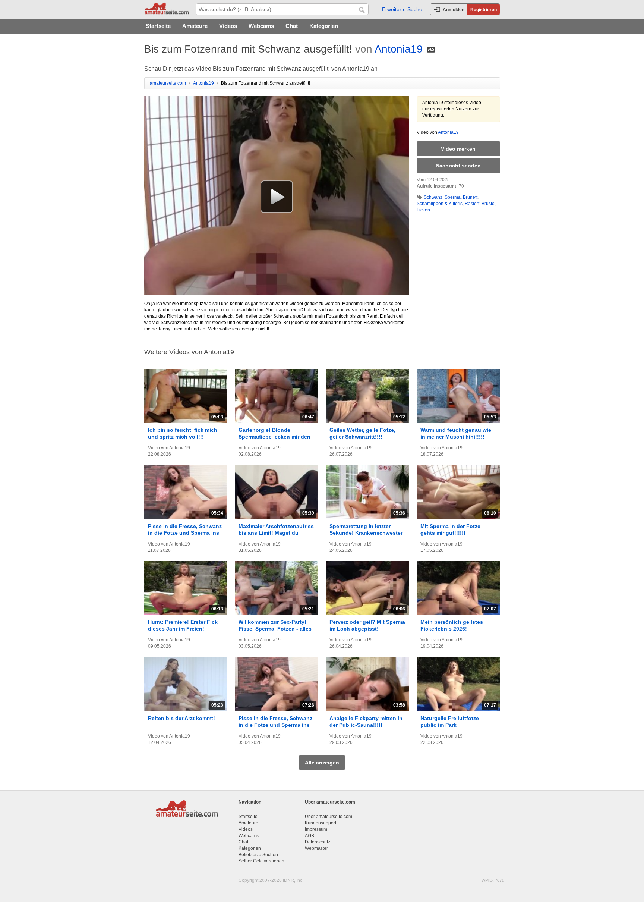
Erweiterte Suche (402, 9)
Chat (291, 26)
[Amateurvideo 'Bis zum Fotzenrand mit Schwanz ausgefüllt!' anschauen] (276, 196)
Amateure (195, 26)
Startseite (158, 26)
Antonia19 (399, 49)
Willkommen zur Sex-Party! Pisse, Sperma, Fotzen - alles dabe (275, 628)
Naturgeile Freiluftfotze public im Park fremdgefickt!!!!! (449, 725)
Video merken (458, 149)
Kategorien (323, 26)
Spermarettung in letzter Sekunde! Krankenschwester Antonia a (365, 533)
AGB (309, 835)
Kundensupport (320, 823)
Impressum (316, 829)
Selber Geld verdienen (261, 861)
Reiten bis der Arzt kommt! (181, 718)
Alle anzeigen (322, 763)
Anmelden (453, 9)
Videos (228, 26)
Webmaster (316, 848)
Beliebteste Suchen (258, 854)
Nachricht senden (458, 166)
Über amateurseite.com (328, 816)
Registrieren (483, 9)
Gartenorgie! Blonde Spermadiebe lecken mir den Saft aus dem (274, 436)
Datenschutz (317, 842)
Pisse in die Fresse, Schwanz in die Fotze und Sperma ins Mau (185, 533)
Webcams (261, 26)
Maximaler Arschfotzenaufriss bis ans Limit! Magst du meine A (276, 533)
